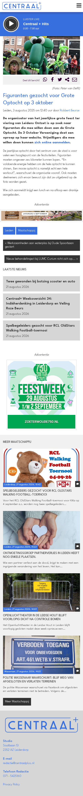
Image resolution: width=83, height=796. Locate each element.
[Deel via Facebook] (52, 80)
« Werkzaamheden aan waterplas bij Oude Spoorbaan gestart (39, 245)
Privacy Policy (11, 784)
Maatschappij (26, 230)
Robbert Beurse (69, 110)
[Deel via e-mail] (74, 80)
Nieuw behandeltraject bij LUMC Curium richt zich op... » (42, 259)
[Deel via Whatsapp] (45, 80)
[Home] (21, 6)
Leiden (9, 230)
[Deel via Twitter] (59, 80)
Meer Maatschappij (17, 701)
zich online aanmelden (52, 142)
